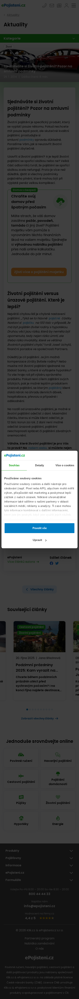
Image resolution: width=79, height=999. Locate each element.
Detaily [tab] (39, 465)
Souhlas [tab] (14, 465)
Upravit (37, 539)
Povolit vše (40, 528)
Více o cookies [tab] (64, 465)
